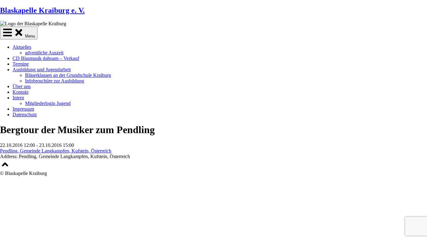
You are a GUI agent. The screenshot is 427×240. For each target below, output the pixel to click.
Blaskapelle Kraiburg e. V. (42, 10)
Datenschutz (25, 114)
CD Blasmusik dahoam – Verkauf (46, 58)
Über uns (22, 86)
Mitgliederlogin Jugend (48, 103)
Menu (29, 36)
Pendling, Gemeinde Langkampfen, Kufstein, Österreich (55, 150)
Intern (18, 97)
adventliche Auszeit (44, 52)
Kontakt (20, 92)
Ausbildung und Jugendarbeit (42, 69)
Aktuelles (22, 47)
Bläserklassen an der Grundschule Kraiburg (68, 75)
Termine (21, 64)
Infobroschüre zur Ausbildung (54, 80)
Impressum (23, 109)
